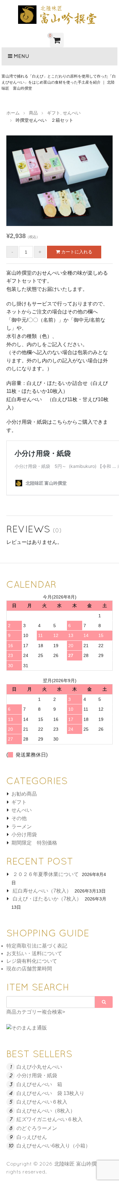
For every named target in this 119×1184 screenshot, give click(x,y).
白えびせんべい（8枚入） (46, 1110)
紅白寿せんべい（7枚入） (42, 890)
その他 (19, 818)
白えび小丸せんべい (39, 1067)
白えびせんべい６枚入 (42, 1102)
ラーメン (21, 826)
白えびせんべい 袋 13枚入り (50, 1093)
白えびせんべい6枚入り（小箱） (53, 1145)
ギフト (19, 802)
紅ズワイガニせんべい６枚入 (50, 1119)
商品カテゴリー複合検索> (35, 1012)
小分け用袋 (24, 834)
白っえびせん (32, 1137)
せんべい (21, 810)
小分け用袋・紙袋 (37, 1075)
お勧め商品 (24, 794)
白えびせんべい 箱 (39, 1084)
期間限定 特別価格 (34, 842)
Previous (16, 182)
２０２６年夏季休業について (46, 874)
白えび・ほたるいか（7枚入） (47, 898)
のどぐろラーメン (37, 1128)
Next (103, 182)
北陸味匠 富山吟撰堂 (78, 1164)
